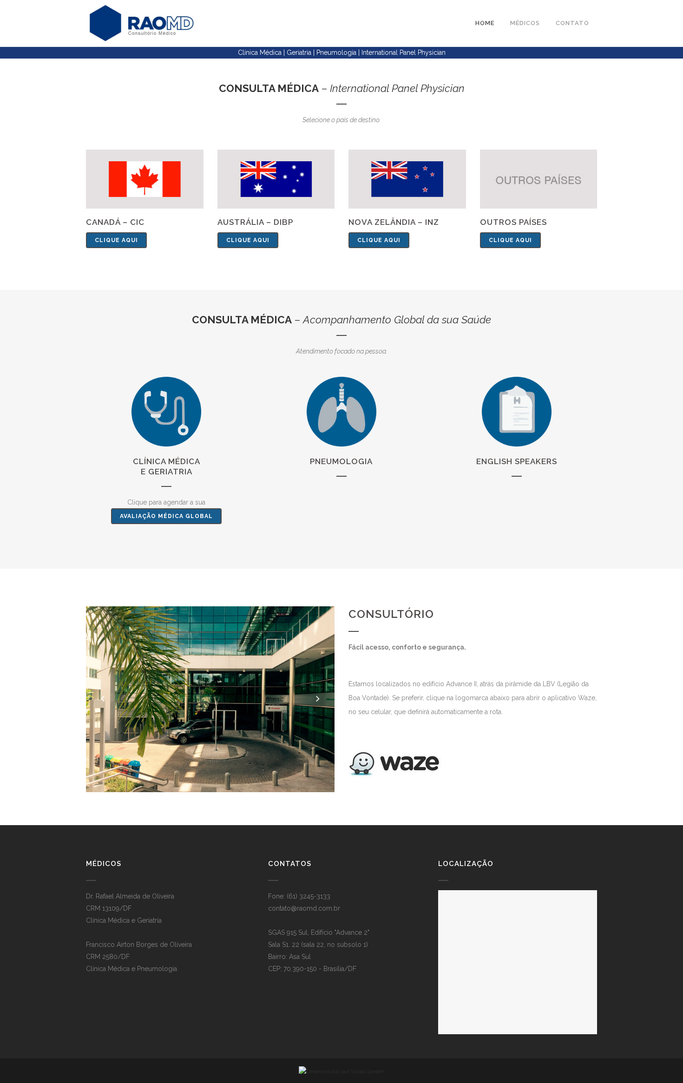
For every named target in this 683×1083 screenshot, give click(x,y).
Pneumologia (341, 461)
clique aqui (116, 240)
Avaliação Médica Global (166, 516)
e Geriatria (166, 471)
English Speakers (516, 461)
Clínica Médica (166, 461)
